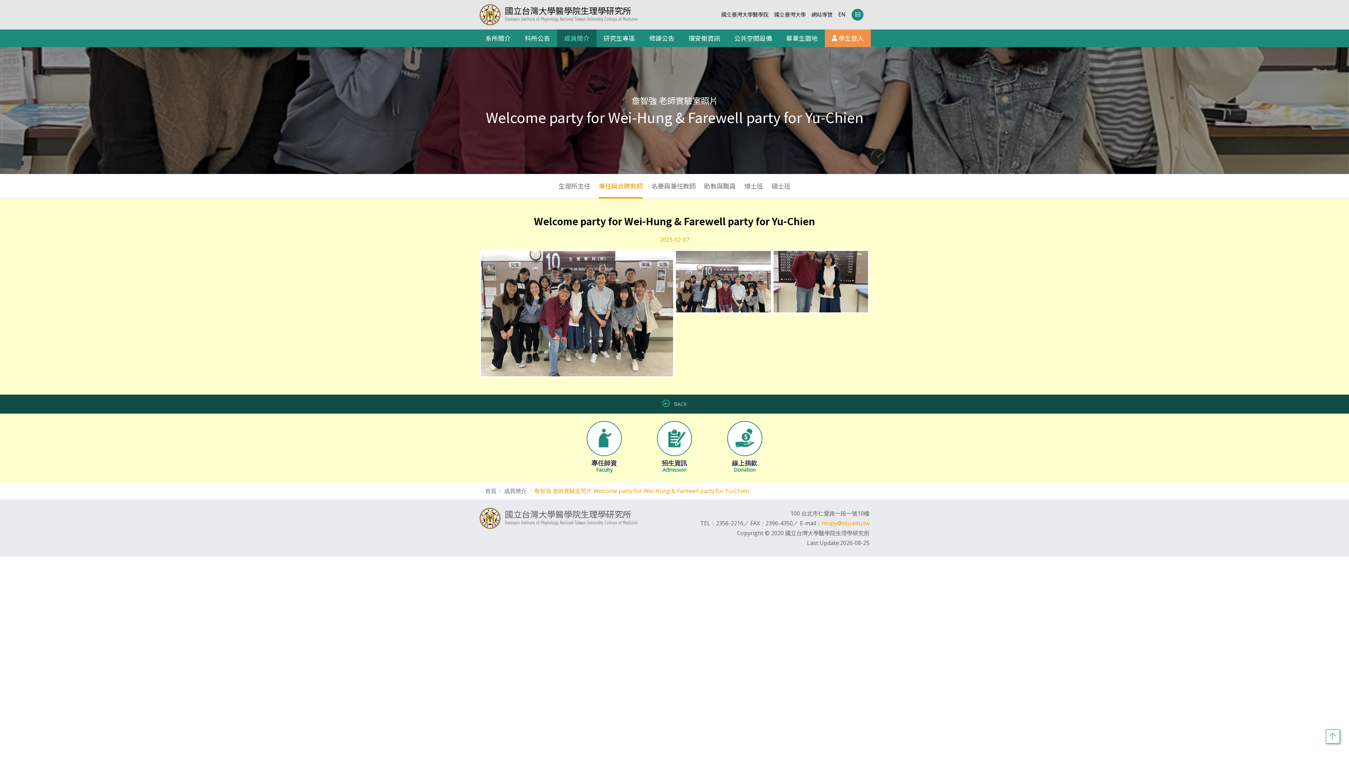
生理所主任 (574, 185)
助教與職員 (720, 185)
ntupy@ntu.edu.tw (845, 523)
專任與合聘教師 (621, 185)
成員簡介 (515, 491)
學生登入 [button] (850, 38)
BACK (679, 404)
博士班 (753, 185)
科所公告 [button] (537, 38)
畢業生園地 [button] (802, 38)
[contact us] (857, 14)
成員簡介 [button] (576, 38)
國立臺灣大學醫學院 (745, 14)
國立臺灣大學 (790, 14)
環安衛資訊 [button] (704, 38)
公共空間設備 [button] (753, 38)
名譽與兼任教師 (673, 185)
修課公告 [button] (661, 38)
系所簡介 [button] (498, 38)
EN (842, 14)
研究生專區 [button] (619, 38)
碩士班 (780, 185)
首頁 (490, 491)
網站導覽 (822, 14)
